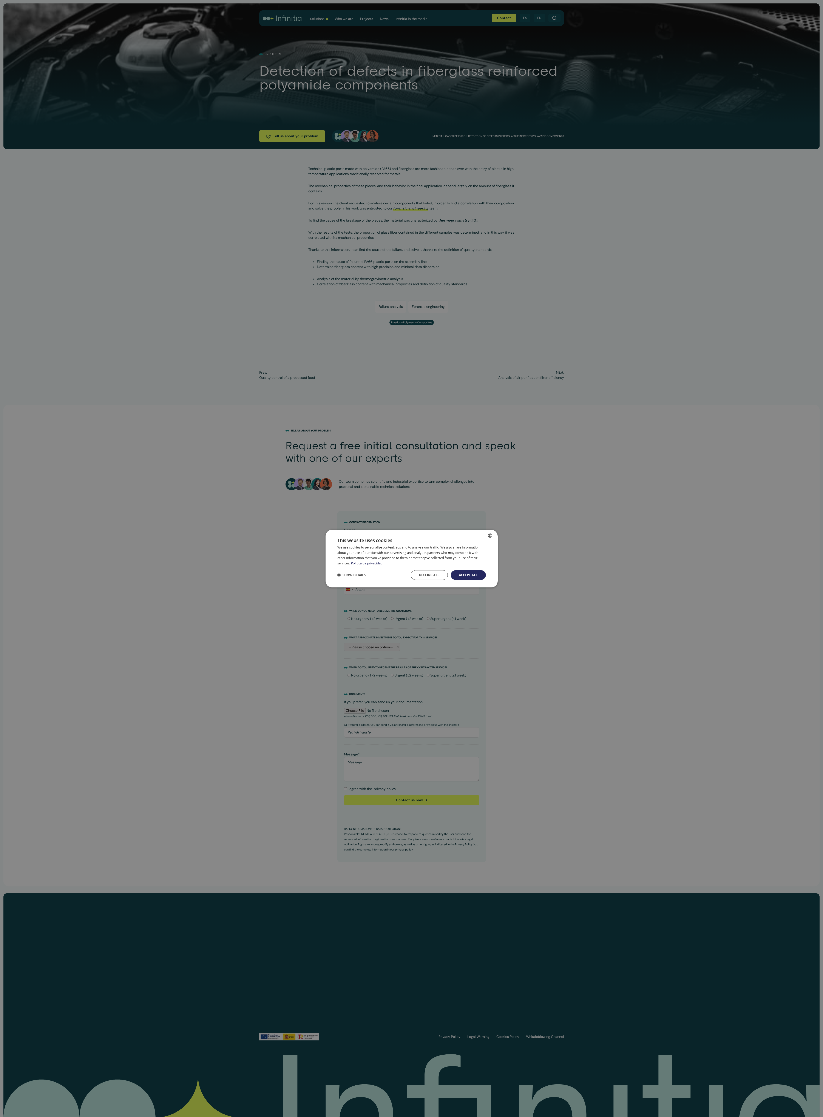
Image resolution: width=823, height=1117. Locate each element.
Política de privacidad (367, 563)
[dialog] (412, 558)
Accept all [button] (468, 575)
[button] (351, 575)
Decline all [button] (429, 575)
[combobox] (490, 535)
